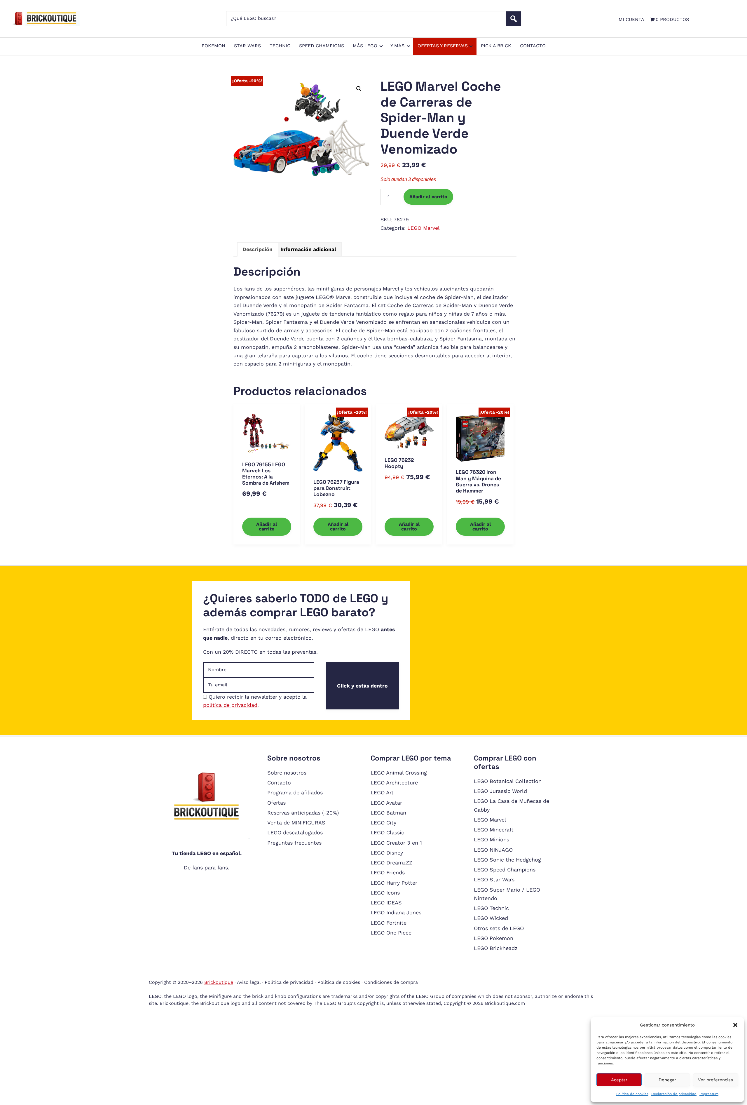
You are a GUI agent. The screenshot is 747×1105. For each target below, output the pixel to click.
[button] (735, 1025)
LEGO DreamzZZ (391, 862)
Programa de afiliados (295, 792)
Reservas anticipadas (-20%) (303, 813)
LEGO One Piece (391, 933)
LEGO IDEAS (386, 902)
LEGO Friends (388, 872)
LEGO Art (382, 792)
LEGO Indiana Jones (396, 912)
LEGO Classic (387, 832)
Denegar (667, 1080)
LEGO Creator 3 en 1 (396, 843)
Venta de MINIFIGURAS (296, 822)
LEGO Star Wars (494, 879)
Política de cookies (632, 1094)
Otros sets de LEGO (499, 928)
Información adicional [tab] (308, 249)
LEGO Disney (387, 853)
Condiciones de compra (391, 982)
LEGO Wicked (491, 918)
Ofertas (276, 803)
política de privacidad (230, 705)
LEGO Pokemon (493, 938)
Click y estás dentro (362, 686)
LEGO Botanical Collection (508, 781)
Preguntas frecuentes (294, 843)
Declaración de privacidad (674, 1094)
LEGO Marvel (423, 228)
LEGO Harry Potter (394, 883)
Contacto (279, 782)
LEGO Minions (491, 839)
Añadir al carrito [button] (266, 526)
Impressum (708, 1094)
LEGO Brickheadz (496, 948)
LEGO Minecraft (494, 829)
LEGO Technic (491, 908)
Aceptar (619, 1080)
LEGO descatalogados (295, 832)
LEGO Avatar (386, 803)
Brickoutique (218, 982)
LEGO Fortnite (388, 923)
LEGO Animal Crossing (399, 773)
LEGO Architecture (394, 782)
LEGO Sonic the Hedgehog (507, 860)
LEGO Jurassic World (500, 791)
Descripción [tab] (257, 249)
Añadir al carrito (428, 196)
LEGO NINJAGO (493, 850)
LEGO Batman (388, 813)
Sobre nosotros (286, 773)
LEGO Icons (385, 893)
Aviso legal (249, 982)
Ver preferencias (715, 1080)
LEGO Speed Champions (504, 869)
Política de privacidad (289, 982)
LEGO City (383, 822)
